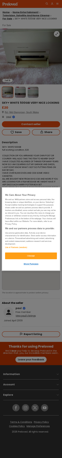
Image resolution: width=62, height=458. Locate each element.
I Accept (31, 255)
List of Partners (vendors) (16, 247)
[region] (31, 229)
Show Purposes (31, 264)
